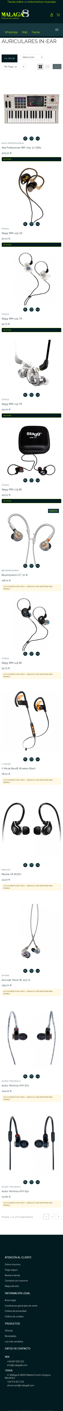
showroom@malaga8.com (20, 1385)
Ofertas (9, 1330)
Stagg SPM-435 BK (12, 663)
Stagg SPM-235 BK (12, 489)
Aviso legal (10, 1300)
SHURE (5, 975)
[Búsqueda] (46, 29)
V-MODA (6, 764)
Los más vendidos (14, 1341)
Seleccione (28, 57)
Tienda (36, 32)
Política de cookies (14, 1316)
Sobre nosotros (13, 1264)
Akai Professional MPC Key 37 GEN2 (21, 147)
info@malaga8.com (17, 1365)
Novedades (10, 1336)
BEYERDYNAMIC (10, 570)
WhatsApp (11, 32)
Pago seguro (11, 1270)
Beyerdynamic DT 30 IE (15, 575)
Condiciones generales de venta (21, 1305)
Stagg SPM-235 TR (12, 404)
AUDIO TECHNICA (11, 1081)
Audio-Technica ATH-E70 (15, 1085)
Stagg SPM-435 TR (12, 318)
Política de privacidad (15, 1311)
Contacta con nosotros (16, 1280)
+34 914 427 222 (15, 1381)
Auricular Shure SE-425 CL (16, 980)
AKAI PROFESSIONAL (13, 143)
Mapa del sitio (12, 1286)
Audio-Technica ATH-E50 (15, 1191)
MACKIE (6, 870)
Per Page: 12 (10, 66)
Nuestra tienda (12, 1275)
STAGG (5, 229)
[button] (40, 66)
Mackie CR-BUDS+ (11, 874)
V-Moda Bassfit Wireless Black (18, 768)
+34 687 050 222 (15, 1361)
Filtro (9, 58)
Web (24, 32)
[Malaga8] (15, 14)
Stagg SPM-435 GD (12, 233)
